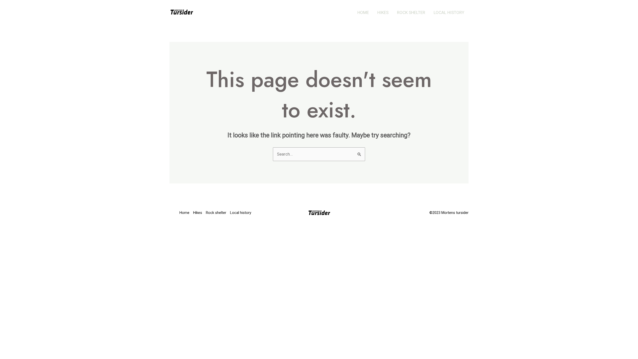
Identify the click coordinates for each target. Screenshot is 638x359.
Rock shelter (411, 12)
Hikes (383, 12)
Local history (449, 12)
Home (363, 12)
